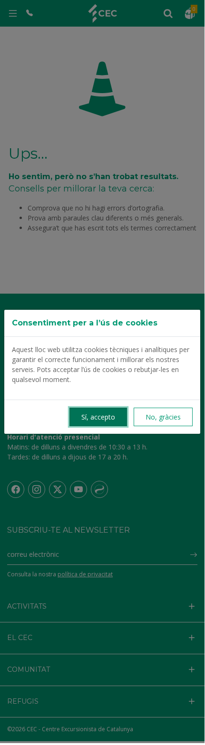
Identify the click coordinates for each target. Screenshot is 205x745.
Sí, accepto (98, 416)
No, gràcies (163, 416)
